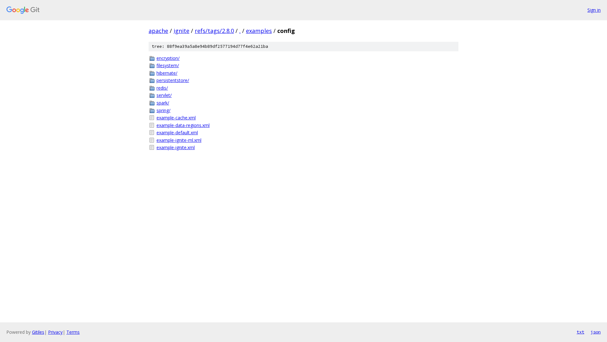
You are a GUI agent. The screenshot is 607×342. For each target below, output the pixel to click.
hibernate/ (166, 73)
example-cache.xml (176, 118)
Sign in (594, 10)
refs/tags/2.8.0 (214, 31)
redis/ (162, 88)
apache (158, 31)
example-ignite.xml (175, 147)
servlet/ (164, 95)
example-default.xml (177, 133)
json (596, 332)
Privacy (55, 332)
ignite (181, 31)
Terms (73, 332)
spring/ (163, 110)
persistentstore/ (172, 80)
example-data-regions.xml (183, 125)
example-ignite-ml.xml (178, 140)
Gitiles (38, 332)
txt (580, 332)
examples (259, 31)
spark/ (162, 103)
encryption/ (168, 58)
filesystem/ (167, 65)
